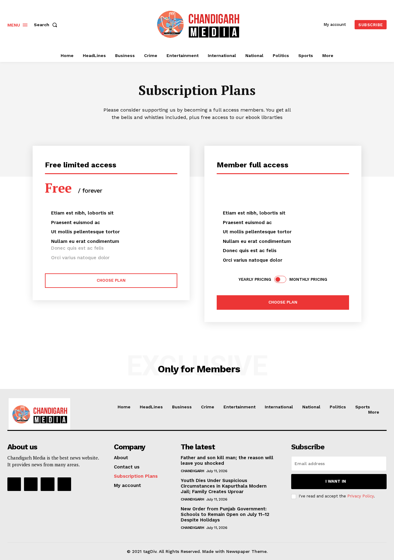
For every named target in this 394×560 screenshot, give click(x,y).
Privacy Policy (360, 496)
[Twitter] (47, 484)
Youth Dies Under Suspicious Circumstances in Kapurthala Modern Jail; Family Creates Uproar (224, 486)
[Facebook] (14, 484)
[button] (47, 24)
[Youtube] (64, 484)
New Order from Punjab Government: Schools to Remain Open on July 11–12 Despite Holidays (225, 514)
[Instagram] (31, 484)
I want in (335, 481)
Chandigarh (192, 471)
